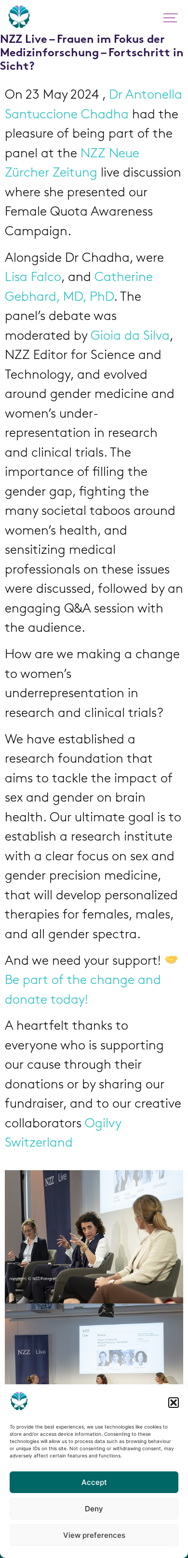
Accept (94, 1482)
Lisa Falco (33, 277)
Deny (94, 1508)
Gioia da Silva (130, 336)
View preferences (94, 1535)
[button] (173, 1402)
